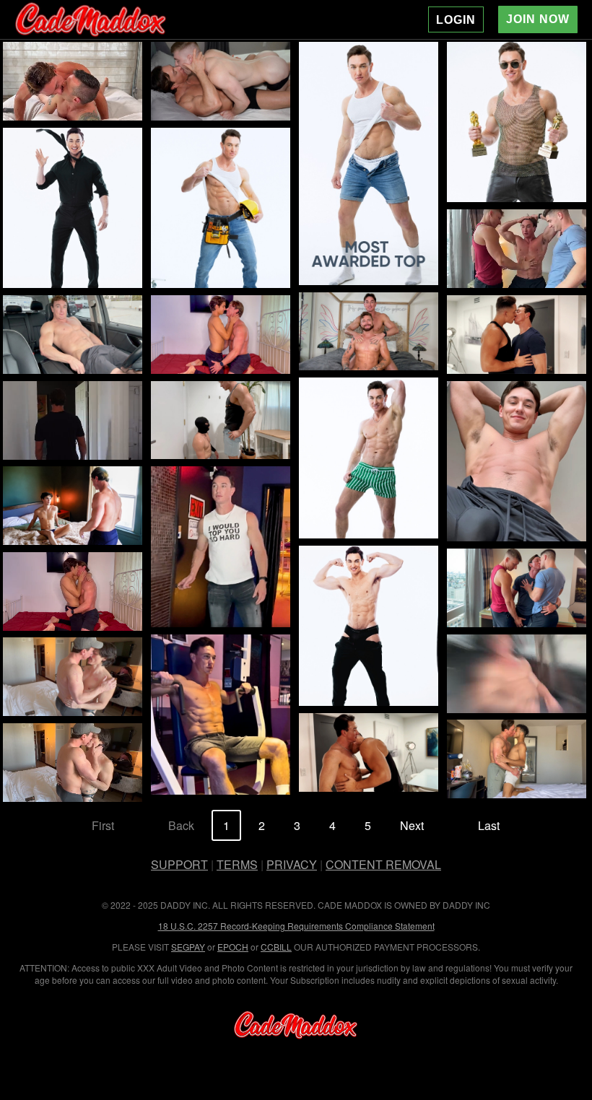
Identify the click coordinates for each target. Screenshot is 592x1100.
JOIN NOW (538, 19)
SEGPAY (188, 946)
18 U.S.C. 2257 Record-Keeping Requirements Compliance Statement (296, 926)
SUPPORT (179, 864)
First (103, 825)
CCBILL (276, 946)
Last (489, 825)
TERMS (237, 864)
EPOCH (232, 946)
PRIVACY (291, 864)
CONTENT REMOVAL (383, 864)
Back (181, 825)
